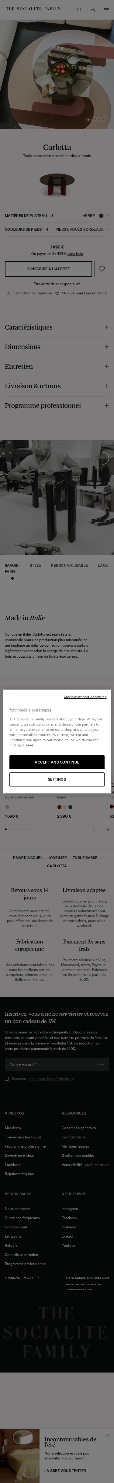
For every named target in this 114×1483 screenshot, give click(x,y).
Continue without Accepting (85, 697)
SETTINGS (57, 779)
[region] (57, 741)
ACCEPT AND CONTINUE (57, 762)
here (29, 745)
